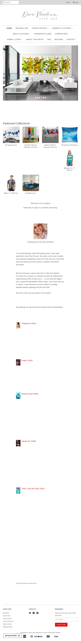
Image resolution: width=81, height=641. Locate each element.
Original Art (22, 28)
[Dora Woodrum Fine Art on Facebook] (34, 613)
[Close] (19, 635)
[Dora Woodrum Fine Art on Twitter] (30, 613)
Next (74, 73)
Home (9, 28)
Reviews (59, 39)
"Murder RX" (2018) (29, 441)
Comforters (61, 34)
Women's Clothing (62, 28)
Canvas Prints (40, 28)
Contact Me (6, 615)
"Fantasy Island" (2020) (29, 394)
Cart (76, 2)
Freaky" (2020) (27, 360)
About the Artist (35, 39)
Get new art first (11, 635)
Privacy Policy (7, 618)
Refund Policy (7, 624)
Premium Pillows (42, 34)
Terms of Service (8, 621)
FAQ (49, 39)
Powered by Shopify (54, 632)
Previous (7, 73)
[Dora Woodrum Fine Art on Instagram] (37, 613)
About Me (6, 613)
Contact (71, 39)
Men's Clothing (21, 34)
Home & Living (14, 39)
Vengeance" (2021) (29, 323)
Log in (68, 2)
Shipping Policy (7, 627)
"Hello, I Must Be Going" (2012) (33, 489)
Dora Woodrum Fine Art (39, 632)
